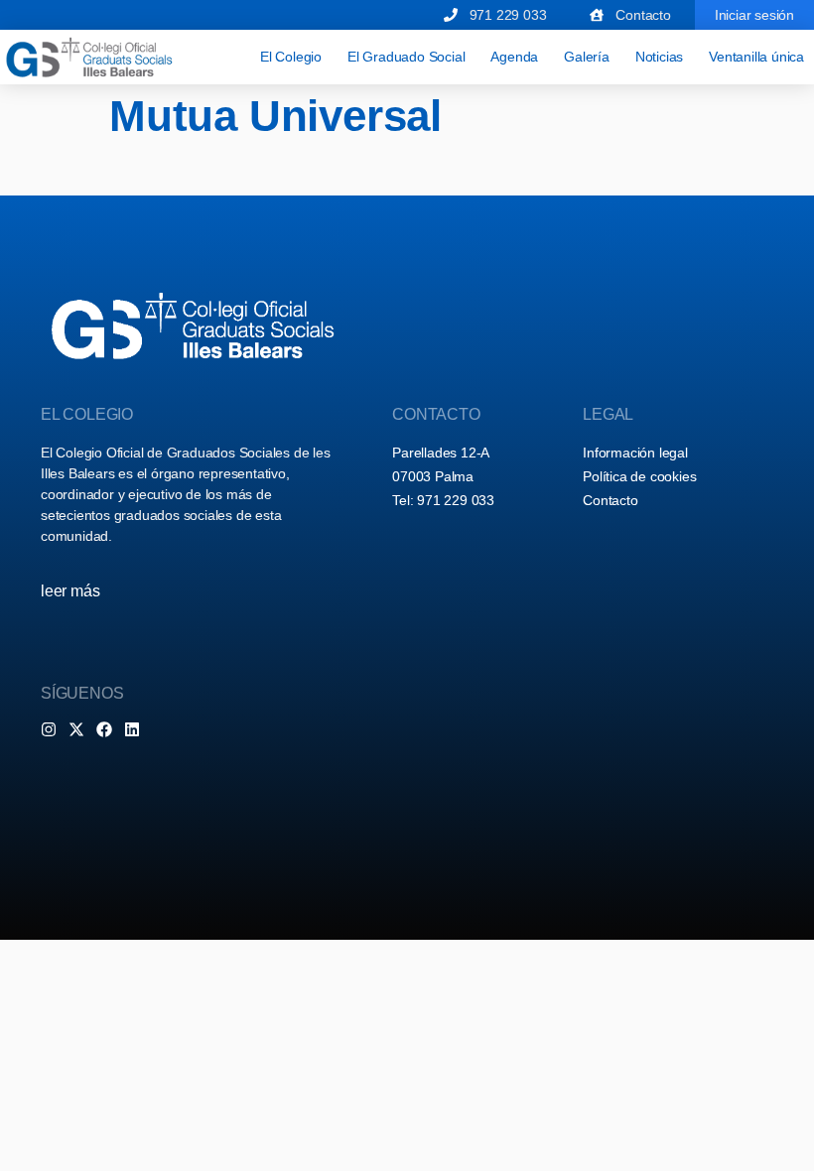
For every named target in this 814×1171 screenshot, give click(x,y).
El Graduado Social (406, 57)
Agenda (514, 57)
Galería (587, 57)
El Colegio (291, 57)
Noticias (659, 57)
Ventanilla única (756, 57)
